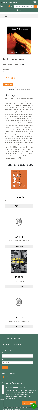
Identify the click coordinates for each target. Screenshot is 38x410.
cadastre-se (13, 2)
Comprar (9, 84)
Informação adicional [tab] (24, 89)
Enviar (5, 367)
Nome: (4, 353)
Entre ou (6, 2)
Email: (4, 360)
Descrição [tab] (10, 89)
